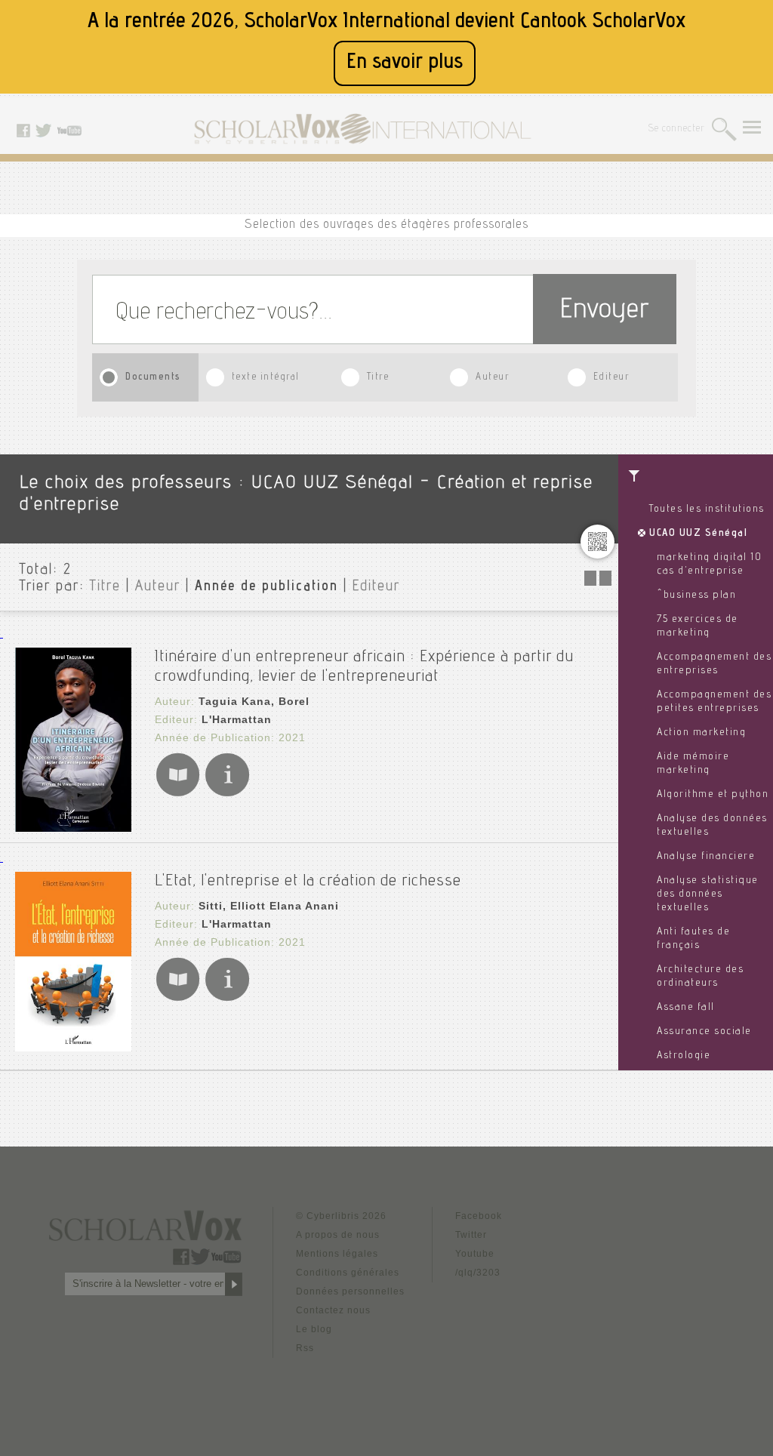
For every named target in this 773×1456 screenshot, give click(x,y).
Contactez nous (333, 1310)
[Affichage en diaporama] (599, 581)
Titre (378, 378)
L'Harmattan (237, 719)
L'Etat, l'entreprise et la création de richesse (308, 881)
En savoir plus (404, 63)
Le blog (314, 1329)
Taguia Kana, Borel (254, 701)
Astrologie (683, 1056)
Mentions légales (337, 1253)
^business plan (696, 595)
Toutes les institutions (707, 509)
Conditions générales (347, 1272)
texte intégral (266, 378)
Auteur (492, 378)
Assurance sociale (704, 1032)
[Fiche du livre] (227, 793)
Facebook (478, 1216)
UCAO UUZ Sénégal (698, 533)
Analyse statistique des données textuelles (708, 894)
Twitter (471, 1235)
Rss (305, 1348)
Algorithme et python (712, 795)
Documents (153, 378)
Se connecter (676, 129)
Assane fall (686, 1007)
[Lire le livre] (178, 793)
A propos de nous (338, 1235)
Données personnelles (350, 1291)
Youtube (474, 1253)
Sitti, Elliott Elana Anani (269, 906)
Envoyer (604, 311)
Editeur (611, 378)
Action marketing (701, 733)
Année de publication (266, 587)
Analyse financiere (706, 856)
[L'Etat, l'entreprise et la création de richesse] (73, 1047)
